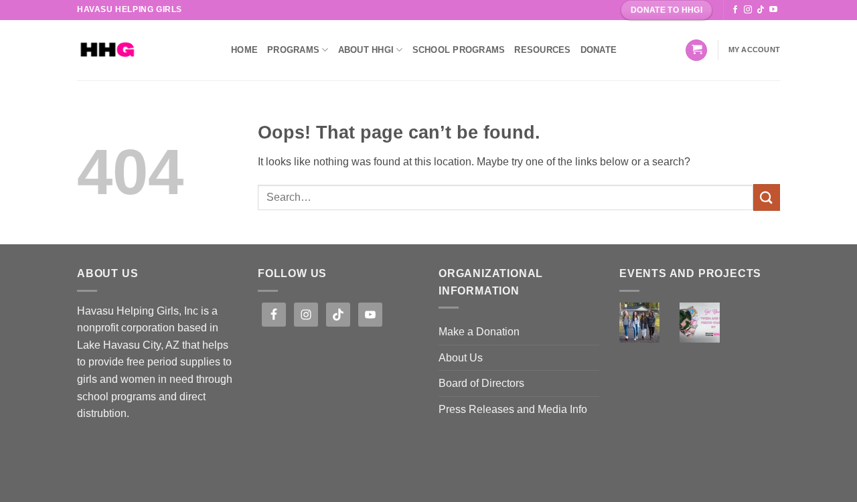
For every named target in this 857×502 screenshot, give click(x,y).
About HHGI (366, 50)
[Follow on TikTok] (761, 10)
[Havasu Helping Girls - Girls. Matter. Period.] (144, 50)
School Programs (458, 50)
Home (244, 50)
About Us (461, 357)
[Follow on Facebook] (735, 10)
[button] (696, 50)
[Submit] (766, 197)
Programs (293, 50)
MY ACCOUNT (754, 50)
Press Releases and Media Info (513, 409)
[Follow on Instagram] (748, 10)
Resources (542, 50)
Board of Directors (481, 383)
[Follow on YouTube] (773, 10)
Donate (598, 50)
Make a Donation (479, 331)
